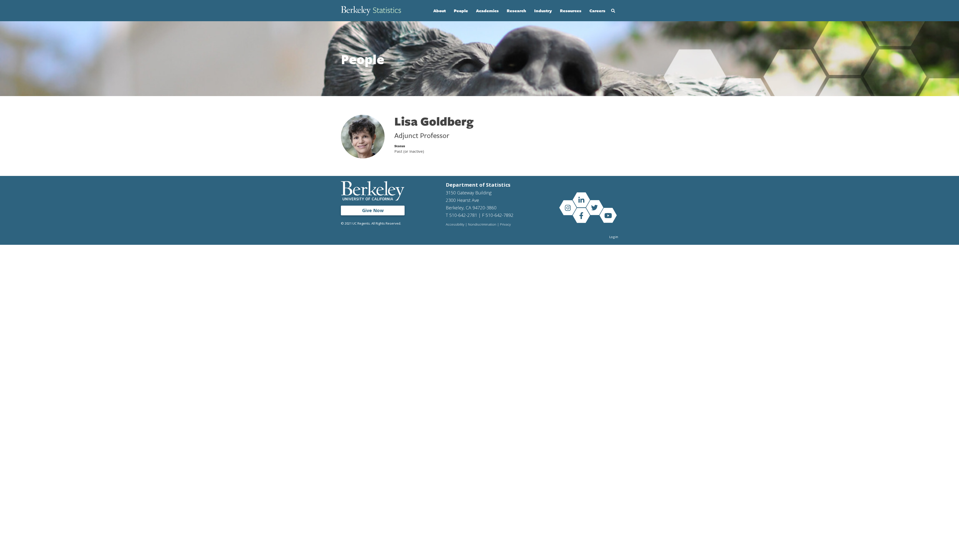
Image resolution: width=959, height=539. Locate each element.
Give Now (373, 210)
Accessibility (455, 224)
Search (613, 10)
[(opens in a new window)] (581, 200)
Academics (487, 10)
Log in (613, 237)
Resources (570, 10)
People (461, 10)
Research (516, 10)
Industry (543, 10)
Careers (597, 10)
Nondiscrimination (482, 224)
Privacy (505, 224)
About (439, 10)
